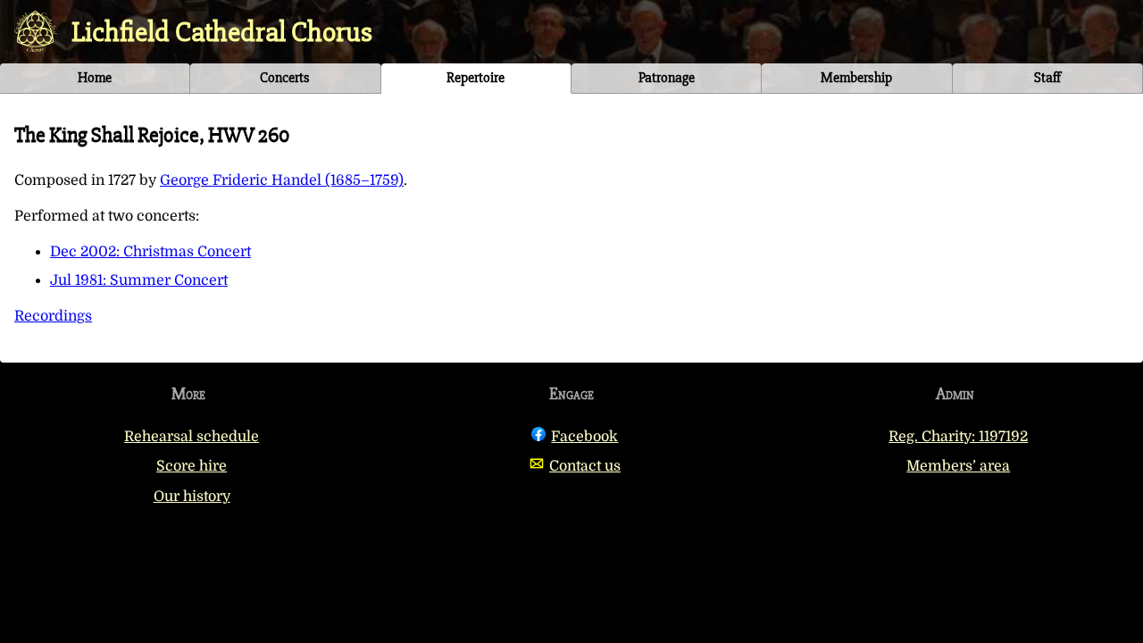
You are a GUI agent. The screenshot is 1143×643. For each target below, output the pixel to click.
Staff (1047, 78)
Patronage (666, 78)
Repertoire (475, 78)
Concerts (285, 78)
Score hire (191, 466)
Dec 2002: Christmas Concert (150, 252)
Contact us (585, 466)
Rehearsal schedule (191, 437)
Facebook (584, 437)
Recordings (53, 316)
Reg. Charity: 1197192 (958, 437)
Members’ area (958, 466)
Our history (192, 497)
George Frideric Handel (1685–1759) (282, 180)
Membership (856, 78)
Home (95, 78)
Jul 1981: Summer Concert (139, 280)
